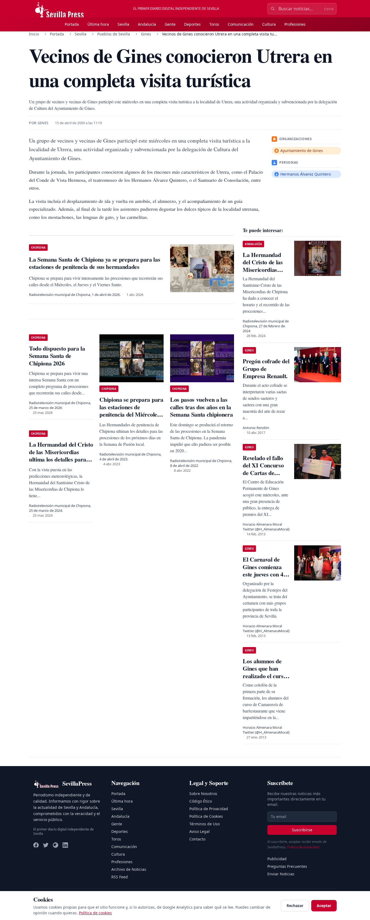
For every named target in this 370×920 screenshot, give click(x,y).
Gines (146, 34)
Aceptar (324, 905)
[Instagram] (55, 845)
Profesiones (295, 24)
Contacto (197, 839)
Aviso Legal (199, 831)
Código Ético (200, 801)
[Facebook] (36, 845)
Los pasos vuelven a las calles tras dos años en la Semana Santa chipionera (201, 407)
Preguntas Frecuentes (287, 866)
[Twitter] (45, 845)
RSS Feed (119, 876)
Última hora (98, 24)
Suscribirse (302, 829)
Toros (214, 24)
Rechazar (295, 905)
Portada (72, 24)
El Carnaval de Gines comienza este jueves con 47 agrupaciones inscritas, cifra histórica (264, 578)
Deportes (192, 24)
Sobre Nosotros (203, 793)
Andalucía (147, 24)
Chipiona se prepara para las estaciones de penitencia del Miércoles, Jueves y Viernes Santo (131, 410)
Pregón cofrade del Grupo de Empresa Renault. (266, 368)
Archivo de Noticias (128, 869)
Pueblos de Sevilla (113, 34)
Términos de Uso (204, 823)
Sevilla (123, 24)
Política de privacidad (303, 847)
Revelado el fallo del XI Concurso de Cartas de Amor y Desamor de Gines (264, 472)
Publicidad (277, 858)
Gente (170, 24)
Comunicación (241, 24)
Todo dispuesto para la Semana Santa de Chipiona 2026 (57, 356)
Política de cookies (95, 912)
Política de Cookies (206, 816)
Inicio (34, 34)
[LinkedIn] (65, 845)
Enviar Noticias (280, 873)
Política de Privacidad (208, 808)
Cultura (269, 24)
